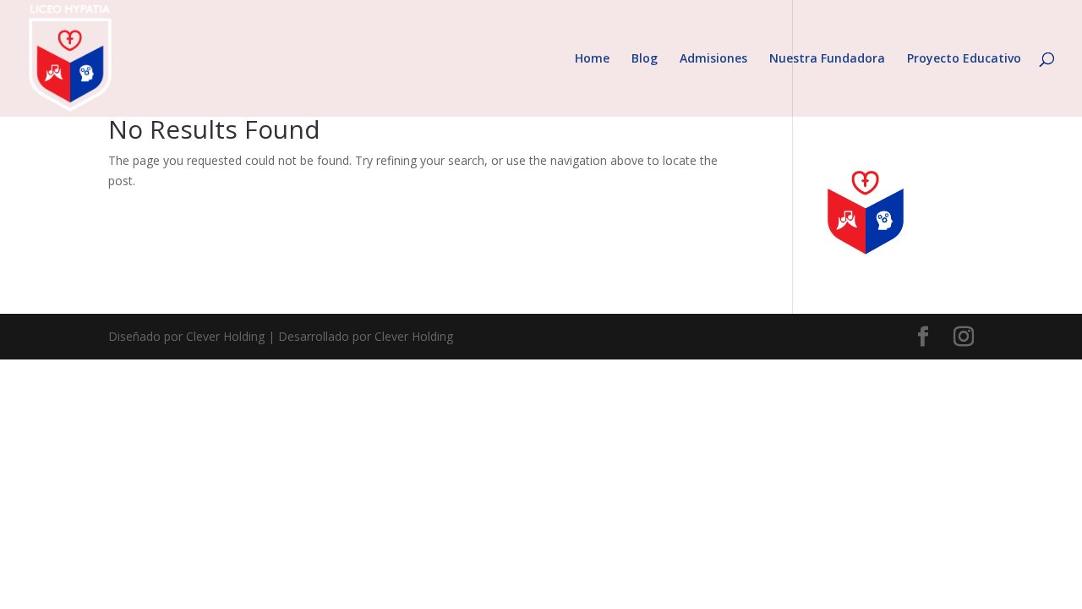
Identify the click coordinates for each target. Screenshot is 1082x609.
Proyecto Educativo (964, 59)
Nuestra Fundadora (827, 59)
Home (592, 59)
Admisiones (713, 59)
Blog (644, 59)
